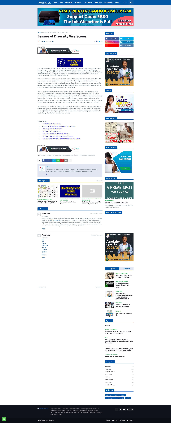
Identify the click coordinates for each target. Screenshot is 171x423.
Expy (47, 167)
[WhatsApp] (101, 41)
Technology (120, 382)
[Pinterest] (62, 160)
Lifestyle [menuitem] (98, 2)
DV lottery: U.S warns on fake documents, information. (91, 203)
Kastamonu (45, 245)
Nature (122, 395)
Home (39, 32)
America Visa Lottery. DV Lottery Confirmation (55, 32)
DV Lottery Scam (90, 155)
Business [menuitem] (78, 2)
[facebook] (46, 174)
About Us (114, 420)
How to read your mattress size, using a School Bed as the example (118, 332)
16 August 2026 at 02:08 (96, 235)
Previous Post (42, 287)
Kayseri (44, 243)
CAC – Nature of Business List (124, 314)
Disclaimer (122, 420)
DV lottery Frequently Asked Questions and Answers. (122, 285)
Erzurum (44, 255)
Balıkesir (44, 253)
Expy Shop (120, 374)
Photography (120, 379)
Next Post (98, 287)
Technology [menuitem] (88, 2)
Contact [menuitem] (117, 2)
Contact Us (130, 420)
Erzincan (44, 249)
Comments (126, 269)
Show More (99, 180)
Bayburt (44, 251)
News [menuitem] (61, 2)
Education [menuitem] (68, 2)
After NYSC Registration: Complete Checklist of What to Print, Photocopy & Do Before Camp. (119, 341)
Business (120, 366)
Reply (43, 229)
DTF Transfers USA (55, 220)
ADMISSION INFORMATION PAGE (115, 357)
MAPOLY (120, 377)
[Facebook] (97, 41)
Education (120, 369)
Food (116, 395)
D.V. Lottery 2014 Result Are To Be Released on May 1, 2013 (47, 202)
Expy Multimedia (120, 372)
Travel (127, 398)
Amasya (44, 247)
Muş (43, 240)
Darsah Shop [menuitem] (108, 2)
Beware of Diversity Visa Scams (76, 155)
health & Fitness (120, 385)
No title (107, 325)
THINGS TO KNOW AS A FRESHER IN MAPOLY (123, 305)
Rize (43, 242)
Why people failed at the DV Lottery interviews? (124, 276)
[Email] (66, 160)
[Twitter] (99, 41)
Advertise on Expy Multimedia (116, 203)
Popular (112, 269)
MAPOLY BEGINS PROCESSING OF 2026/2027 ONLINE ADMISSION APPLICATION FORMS (124, 296)
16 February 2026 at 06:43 (96, 213)
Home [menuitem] (55, 2)
